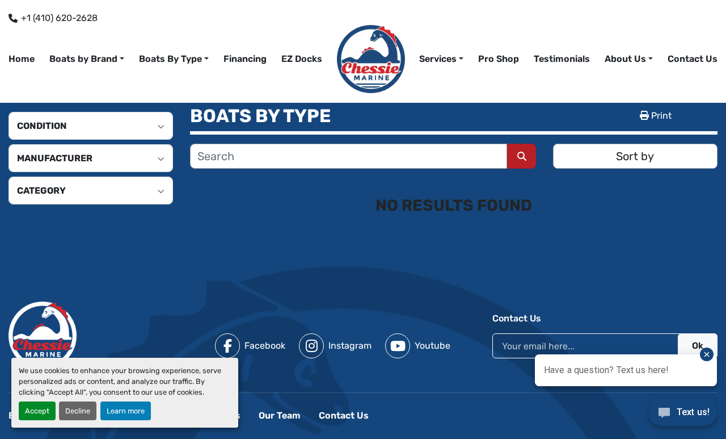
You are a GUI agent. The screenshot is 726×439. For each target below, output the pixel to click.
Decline (77, 411)
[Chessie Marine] (43, 334)
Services (438, 58)
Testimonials (562, 58)
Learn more (126, 411)
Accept (37, 411)
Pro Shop (498, 58)
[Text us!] (682, 415)
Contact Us (692, 58)
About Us (625, 58)
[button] (441, 59)
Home (22, 58)
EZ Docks (301, 58)
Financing (245, 58)
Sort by (635, 156)
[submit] (521, 156)
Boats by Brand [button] (83, 58)
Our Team (280, 415)
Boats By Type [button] (170, 58)
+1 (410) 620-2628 (59, 17)
